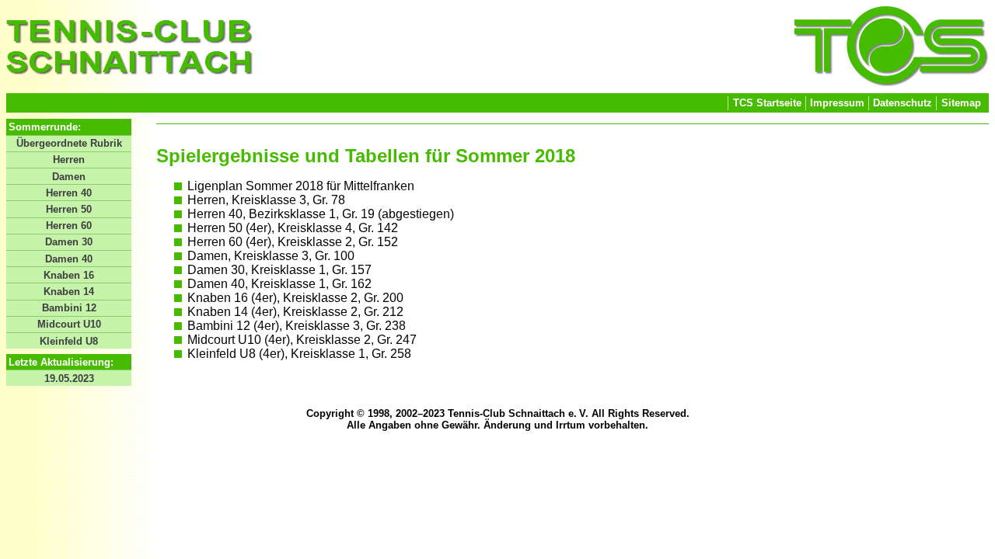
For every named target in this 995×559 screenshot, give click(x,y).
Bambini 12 (69, 308)
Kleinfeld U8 (69, 341)
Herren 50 (69, 209)
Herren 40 (69, 193)
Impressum (837, 103)
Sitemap (961, 103)
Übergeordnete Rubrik (69, 143)
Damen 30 (69, 242)
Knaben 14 (69, 291)
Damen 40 (69, 259)
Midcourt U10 (69, 324)
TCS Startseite (767, 103)
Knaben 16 (69, 275)
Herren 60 (69, 225)
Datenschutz (902, 103)
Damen (69, 176)
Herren (69, 159)
